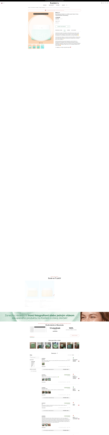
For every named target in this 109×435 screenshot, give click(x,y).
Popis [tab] (65, 30)
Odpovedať (43, 366)
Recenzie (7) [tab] (32, 336)
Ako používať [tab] (73, 30)
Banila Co (57, 12)
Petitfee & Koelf (43, 300)
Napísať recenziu (74, 335)
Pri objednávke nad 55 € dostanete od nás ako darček (54, 0)
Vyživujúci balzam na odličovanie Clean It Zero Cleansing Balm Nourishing (32, 301)
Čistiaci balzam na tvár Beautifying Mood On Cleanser (47, 301)
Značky (63, 5)
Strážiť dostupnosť (61, 26)
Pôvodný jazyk (65, 369)
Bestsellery (51, 5)
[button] (30, 46)
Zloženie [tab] (68, 30)
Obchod (44, 5)
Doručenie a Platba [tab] (58, 30)
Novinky (58, 5)
